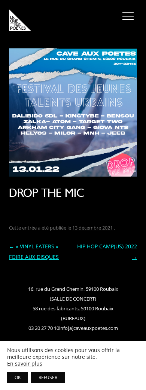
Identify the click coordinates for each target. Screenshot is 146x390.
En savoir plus (24, 363)
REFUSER (48, 377)
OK (18, 377)
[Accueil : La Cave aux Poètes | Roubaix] (20, 21)
